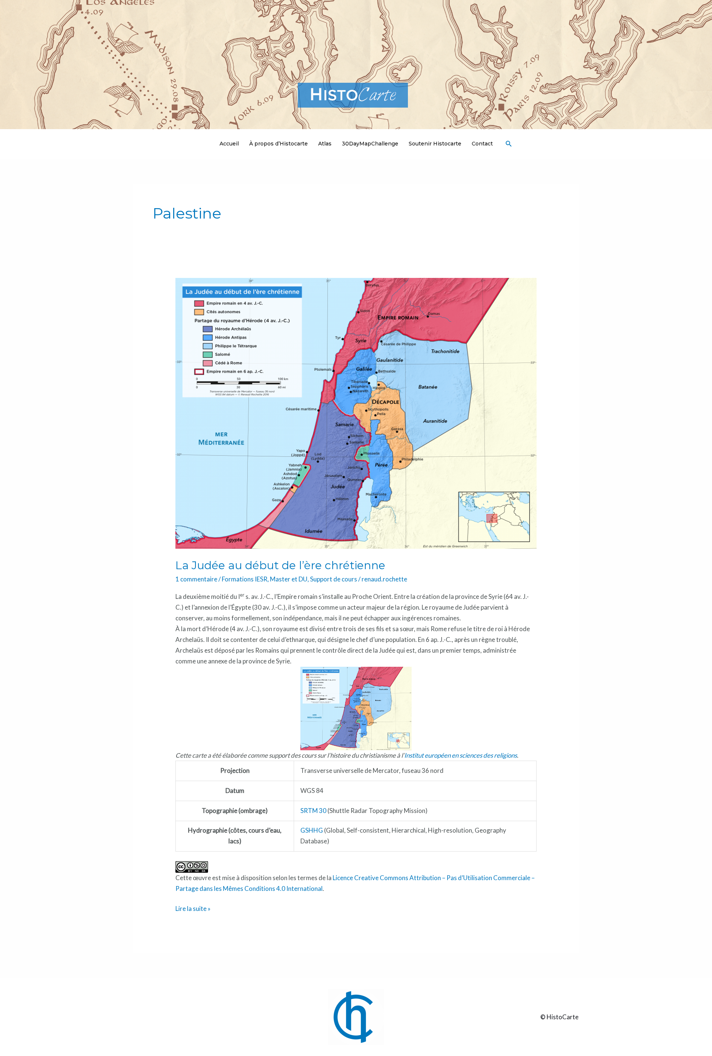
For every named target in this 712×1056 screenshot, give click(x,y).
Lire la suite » (193, 907)
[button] (508, 143)
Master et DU (288, 579)
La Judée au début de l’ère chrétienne (280, 565)
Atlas (325, 143)
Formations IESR (244, 579)
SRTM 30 (313, 810)
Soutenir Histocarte (435, 143)
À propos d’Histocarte (278, 143)
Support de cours (333, 579)
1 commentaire (196, 579)
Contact (482, 143)
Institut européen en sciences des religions (460, 755)
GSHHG (311, 830)
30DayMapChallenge (370, 143)
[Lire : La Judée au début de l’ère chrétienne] (355, 412)
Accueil (229, 143)
